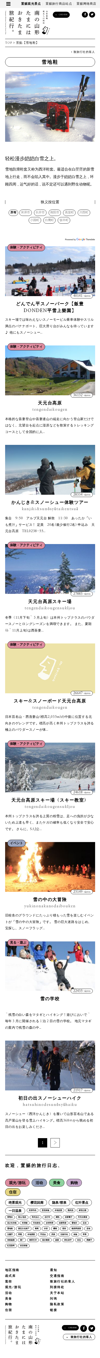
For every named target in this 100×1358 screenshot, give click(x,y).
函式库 (10, 1276)
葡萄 (37, 1229)
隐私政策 (57, 1304)
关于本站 (57, 1293)
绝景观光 (15, 1202)
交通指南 (57, 1276)
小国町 (34, 220)
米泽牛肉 (32, 1210)
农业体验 (23, 1246)
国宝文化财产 (23, 1229)
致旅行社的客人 (83, 52)
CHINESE (63, 15)
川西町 (83, 212)
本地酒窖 (31, 1234)
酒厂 (22, 1240)
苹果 (85, 1234)
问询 (53, 1298)
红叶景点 (81, 1202)
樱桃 (55, 1229)
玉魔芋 (10, 1234)
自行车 (47, 1217)
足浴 (85, 1223)
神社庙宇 (68, 1240)
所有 (13, 212)
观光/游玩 (17, 1183)
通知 (53, 1270)
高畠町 (69, 212)
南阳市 (54, 212)
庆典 (53, 1234)
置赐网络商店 (87, 3)
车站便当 (36, 1223)
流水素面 (46, 1240)
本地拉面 (58, 1210)
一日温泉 (15, 1211)
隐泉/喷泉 (59, 1202)
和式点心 (35, 1217)
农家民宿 (62, 1223)
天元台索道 (82, 1217)
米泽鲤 (24, 1223)
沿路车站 (64, 1234)
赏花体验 (45, 1210)
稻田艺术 (33, 1240)
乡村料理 (49, 1223)
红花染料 (11, 1246)
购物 (74, 1183)
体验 (75, 1234)
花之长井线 (12, 1223)
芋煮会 (43, 1234)
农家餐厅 (68, 1217)
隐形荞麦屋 (76, 1229)
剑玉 (79, 1240)
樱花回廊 (36, 1202)
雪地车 (74, 1223)
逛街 (64, 1229)
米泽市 (25, 212)
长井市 (40, 212)
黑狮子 (89, 1240)
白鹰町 (49, 220)
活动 (39, 1183)
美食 (56, 1183)
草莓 (20, 1234)
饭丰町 (64, 220)
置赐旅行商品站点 (59, 3)
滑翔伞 (10, 1217)
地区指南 (12, 1270)
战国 (57, 1240)
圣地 (88, 1229)
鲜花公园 (82, 1210)
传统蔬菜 (11, 1240)
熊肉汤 (70, 1210)
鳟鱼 (58, 1217)
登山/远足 (22, 1217)
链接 (53, 1310)
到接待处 (57, 1287)
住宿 (13, 1192)
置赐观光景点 (31, 3)
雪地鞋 (10, 1229)
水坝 (46, 1229)
